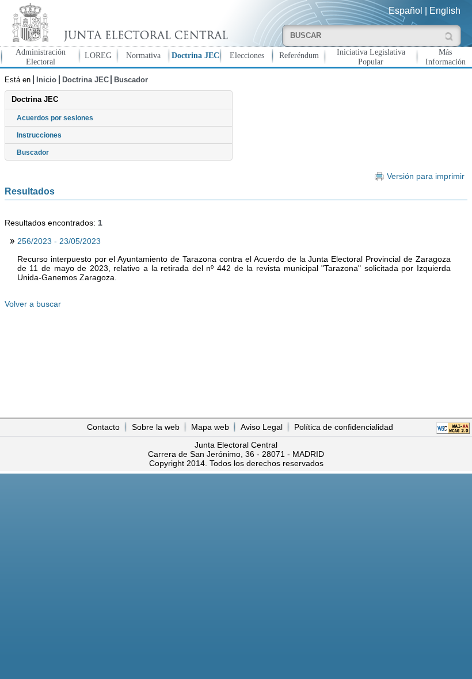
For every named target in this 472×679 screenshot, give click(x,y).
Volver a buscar (33, 303)
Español (405, 11)
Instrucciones (39, 135)
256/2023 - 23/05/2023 (59, 241)
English (444, 11)
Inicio (46, 79)
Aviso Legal (262, 427)
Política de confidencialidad (343, 427)
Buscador (131, 79)
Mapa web (210, 427)
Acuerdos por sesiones (55, 118)
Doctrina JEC (195, 55)
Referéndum (299, 55)
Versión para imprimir (425, 176)
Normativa (143, 55)
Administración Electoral (41, 56)
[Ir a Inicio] (118, 22)
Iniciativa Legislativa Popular (371, 56)
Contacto (103, 427)
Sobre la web (156, 427)
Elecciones (247, 55)
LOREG (98, 55)
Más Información (445, 56)
